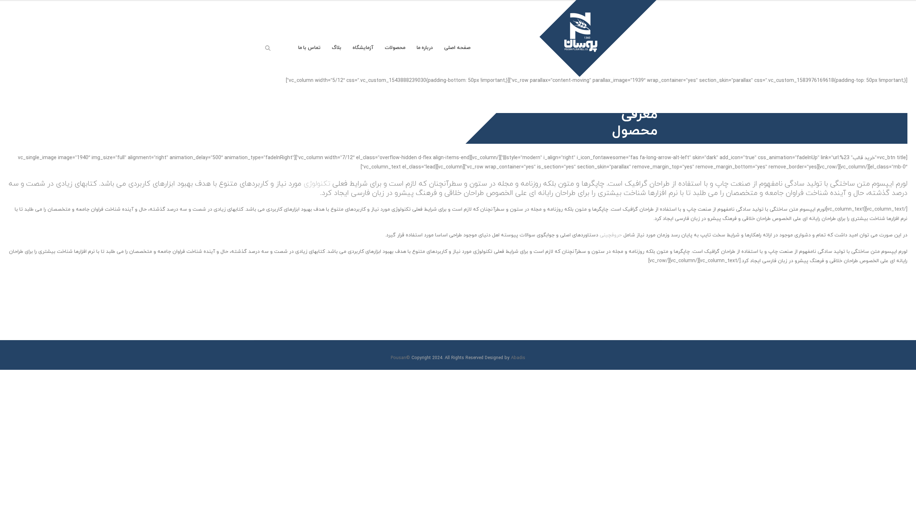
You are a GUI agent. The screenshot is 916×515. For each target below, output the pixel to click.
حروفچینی (611, 235)
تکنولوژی (316, 184)
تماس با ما (309, 47)
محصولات (395, 47)
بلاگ (336, 47)
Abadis (518, 358)
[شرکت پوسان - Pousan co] (665, 47)
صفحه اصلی (457, 47)
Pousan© (400, 358)
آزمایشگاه (363, 47)
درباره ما (424, 47)
